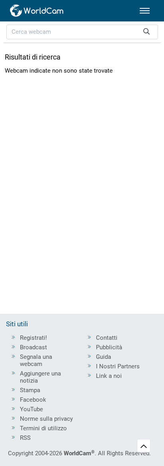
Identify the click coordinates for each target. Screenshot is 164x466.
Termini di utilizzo (43, 428)
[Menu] (145, 10)
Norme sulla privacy (46, 418)
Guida (103, 356)
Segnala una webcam (36, 360)
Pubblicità (109, 347)
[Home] (37, 10)
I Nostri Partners (118, 366)
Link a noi (109, 375)
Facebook (33, 399)
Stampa (30, 390)
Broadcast (33, 347)
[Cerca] (146, 32)
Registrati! (33, 337)
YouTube (31, 409)
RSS (25, 437)
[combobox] (82, 32)
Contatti (106, 337)
